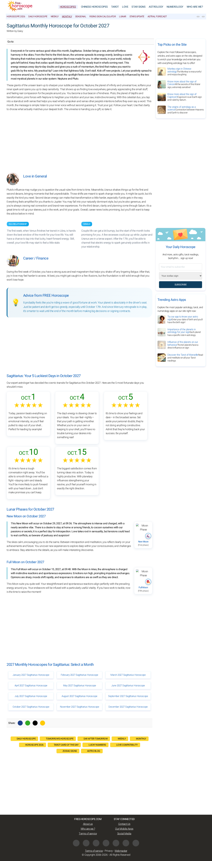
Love (125, 7)
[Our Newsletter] (198, 16)
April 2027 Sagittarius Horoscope (31, 685)
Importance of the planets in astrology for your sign (184, 332)
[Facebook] (20, 723)
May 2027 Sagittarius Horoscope (79, 685)
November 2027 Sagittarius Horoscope (79, 707)
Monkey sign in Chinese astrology (184, 71)
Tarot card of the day (66, 745)
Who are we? (195, 7)
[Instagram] (86, 843)
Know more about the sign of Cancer (183, 84)
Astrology (156, 7)
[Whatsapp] (27, 723)
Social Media (124, 834)
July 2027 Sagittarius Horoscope (31, 696)
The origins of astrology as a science (185, 109)
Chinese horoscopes (94, 7)
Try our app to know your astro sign (185, 319)
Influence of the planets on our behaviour (182, 344)
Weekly (55, 16)
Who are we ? (88, 829)
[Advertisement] (79, 139)
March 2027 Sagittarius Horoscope (128, 675)
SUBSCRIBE (181, 284)
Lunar (122, 16)
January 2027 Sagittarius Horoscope (31, 675)
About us (88, 824)
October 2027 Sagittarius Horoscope (31, 707)
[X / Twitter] (106, 843)
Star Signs (138, 7)
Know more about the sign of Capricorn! (184, 97)
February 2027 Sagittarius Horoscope (79, 675)
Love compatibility (127, 745)
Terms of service (88, 834)
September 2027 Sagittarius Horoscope (128, 696)
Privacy (109, 851)
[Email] (42, 723)
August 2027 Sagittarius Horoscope (79, 696)
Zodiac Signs (70, 751)
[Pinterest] (116, 843)
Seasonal (80, 16)
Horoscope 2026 (16, 16)
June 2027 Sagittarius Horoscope (128, 685)
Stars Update (137, 16)
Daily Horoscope (37, 16)
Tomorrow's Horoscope (59, 738)
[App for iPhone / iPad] (126, 843)
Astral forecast (157, 16)
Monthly (67, 16)
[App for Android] (136, 843)
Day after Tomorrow (95, 738)
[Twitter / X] (35, 723)
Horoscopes (68, 7)
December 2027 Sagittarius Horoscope (128, 707)
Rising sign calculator (102, 16)
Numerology (175, 7)
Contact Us (124, 824)
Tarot (115, 7)
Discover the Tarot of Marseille (185, 357)
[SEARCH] (203, 16)
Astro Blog (93, 751)
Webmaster (121, 851)
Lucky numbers (97, 745)
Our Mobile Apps (124, 829)
